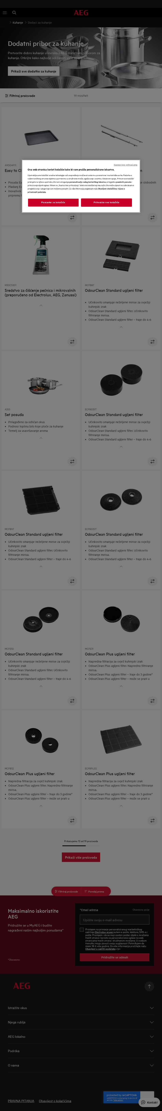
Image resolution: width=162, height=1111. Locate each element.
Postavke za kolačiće (53, 202)
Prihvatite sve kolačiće (106, 202)
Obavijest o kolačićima (107, 188)
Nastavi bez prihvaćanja (125, 165)
